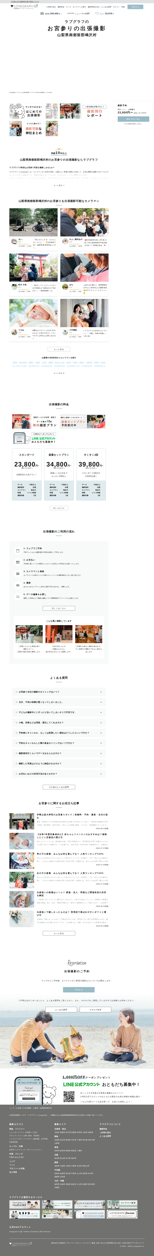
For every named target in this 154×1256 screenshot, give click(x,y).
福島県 (90, 1132)
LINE (41, 1231)
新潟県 (57, 1158)
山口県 (79, 1173)
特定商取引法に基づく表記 (116, 1243)
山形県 (85, 1132)
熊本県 (73, 1184)
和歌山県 (86, 1166)
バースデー (27, 1139)
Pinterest (46, 1231)
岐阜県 (62, 1151)
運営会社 (54, 1243)
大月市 (44, 362)
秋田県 (79, 1132)
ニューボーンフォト (17, 1132)
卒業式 (11, 1157)
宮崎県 (85, 1184)
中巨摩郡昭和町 (87, 366)
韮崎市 (50, 362)
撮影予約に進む (133, 119)
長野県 (57, 1151)
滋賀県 (57, 1166)
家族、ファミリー (17, 1129)
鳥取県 (57, 1173)
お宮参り (28, 1132)
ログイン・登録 (119, 7)
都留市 (31, 362)
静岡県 (68, 1151)
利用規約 (62, 1243)
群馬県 (68, 1140)
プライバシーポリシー (74, 1243)
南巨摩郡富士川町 (73, 366)
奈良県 (79, 1166)
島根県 (62, 1173)
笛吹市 (81, 362)
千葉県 (79, 1140)
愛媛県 (57, 1177)
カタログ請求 (95, 1010)
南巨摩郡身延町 (46, 366)
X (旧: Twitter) (24, 1231)
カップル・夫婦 (16, 1146)
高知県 (62, 1177)
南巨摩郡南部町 (59, 366)
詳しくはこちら (58, 508)
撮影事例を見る (94, 7)
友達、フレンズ (16, 1154)
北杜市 (68, 362)
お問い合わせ (101, 1243)
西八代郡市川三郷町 (20, 366)
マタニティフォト (16, 1135)
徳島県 (85, 1173)
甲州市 (96, 362)
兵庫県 (73, 1166)
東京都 (85, 1140)
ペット (12, 1165)
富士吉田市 (23, 362)
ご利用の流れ (51, 7)
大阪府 (68, 1166)
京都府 (62, 1166)
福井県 (73, 1158)
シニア (12, 1161)
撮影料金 (103, 1129)
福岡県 (57, 1184)
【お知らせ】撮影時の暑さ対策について (25, 1)
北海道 (57, 1132)
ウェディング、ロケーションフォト (28, 1150)
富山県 (62, 1158)
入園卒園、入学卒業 (40, 1139)
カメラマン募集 (89, 1243)
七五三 (35, 1132)
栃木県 (62, 1140)
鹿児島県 (91, 1184)
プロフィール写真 (17, 1168)
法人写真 (13, 1172)
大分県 (79, 1184)
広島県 (73, 1173)
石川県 (68, 1158)
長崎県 (68, 1184)
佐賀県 (62, 1184)
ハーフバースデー (16, 1139)
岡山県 (68, 1173)
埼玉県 (73, 1140)
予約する (135, 7)
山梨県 (57, 1143)
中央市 (103, 362)
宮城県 (73, 1132)
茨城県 (57, 1140)
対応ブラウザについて (135, 1243)
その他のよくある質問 (59, 787)
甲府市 (15, 362)
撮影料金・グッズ (64, 7)
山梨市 (37, 362)
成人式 (17, 1157)
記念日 (11, 1150)
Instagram (13, 1231)
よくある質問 (106, 7)
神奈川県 (91, 1140)
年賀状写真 (13, 1142)
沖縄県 (57, 1187)
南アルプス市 (59, 362)
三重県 (79, 1151)
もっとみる (58, 373)
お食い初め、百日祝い (31, 1135)
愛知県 (73, 1151)
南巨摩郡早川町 (34, 366)
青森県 (62, 1132)
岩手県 (68, 1132)
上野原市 (89, 362)
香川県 (90, 1173)
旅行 (22, 1157)
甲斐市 (75, 362)
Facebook (34, 1231)
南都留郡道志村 (99, 366)
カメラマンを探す (79, 7)
